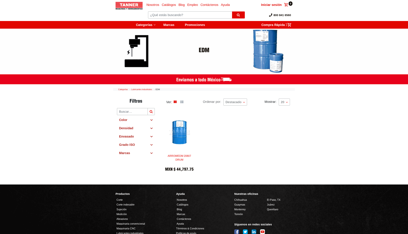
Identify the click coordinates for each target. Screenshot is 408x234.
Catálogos (182, 204)
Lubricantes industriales (141, 89)
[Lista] (181, 102)
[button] (235, 102)
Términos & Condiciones (190, 228)
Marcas (168, 25)
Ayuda (180, 223)
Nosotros (182, 200)
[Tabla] (175, 102)
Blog (179, 209)
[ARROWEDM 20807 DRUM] (179, 142)
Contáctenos (184, 219)
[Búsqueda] (151, 111)
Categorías (123, 89)
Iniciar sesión (271, 5)
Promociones (195, 25)
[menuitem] (152, 4)
